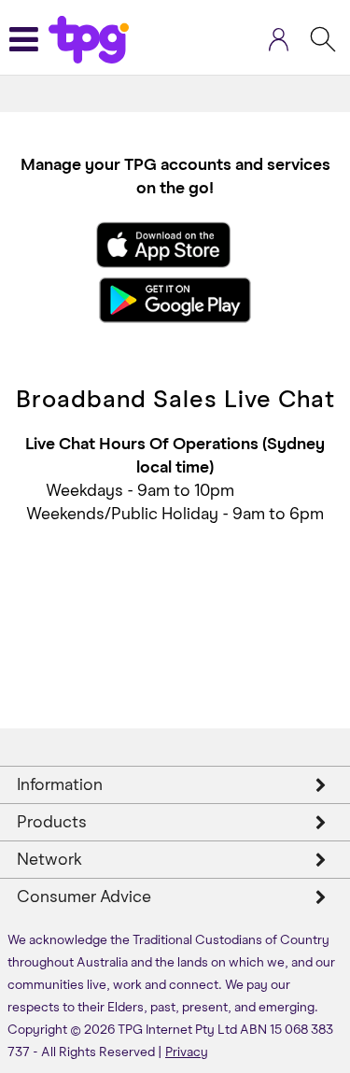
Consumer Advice (84, 897)
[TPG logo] (89, 35)
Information (60, 785)
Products (52, 822)
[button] (278, 43)
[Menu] (31, 39)
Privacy (186, 1052)
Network (49, 860)
